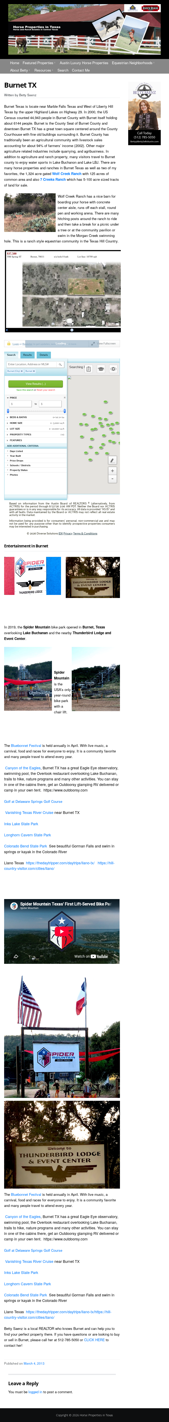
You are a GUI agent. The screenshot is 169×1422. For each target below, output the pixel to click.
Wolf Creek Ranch (66, 173)
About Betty (19, 70)
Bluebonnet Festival (26, 745)
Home (14, 62)
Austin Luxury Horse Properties (84, 62)
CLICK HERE (94, 1339)
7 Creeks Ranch (53, 179)
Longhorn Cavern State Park (27, 834)
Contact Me (81, 70)
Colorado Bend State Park (25, 845)
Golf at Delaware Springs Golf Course (33, 801)
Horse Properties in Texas (96, 1415)
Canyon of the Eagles (23, 767)
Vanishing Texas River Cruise (29, 812)
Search (63, 70)
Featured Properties (38, 62)
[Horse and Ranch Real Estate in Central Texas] (84, 29)
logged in (35, 1391)
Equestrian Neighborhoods (132, 62)
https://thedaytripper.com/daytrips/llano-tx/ (60, 862)
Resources (42, 70)
